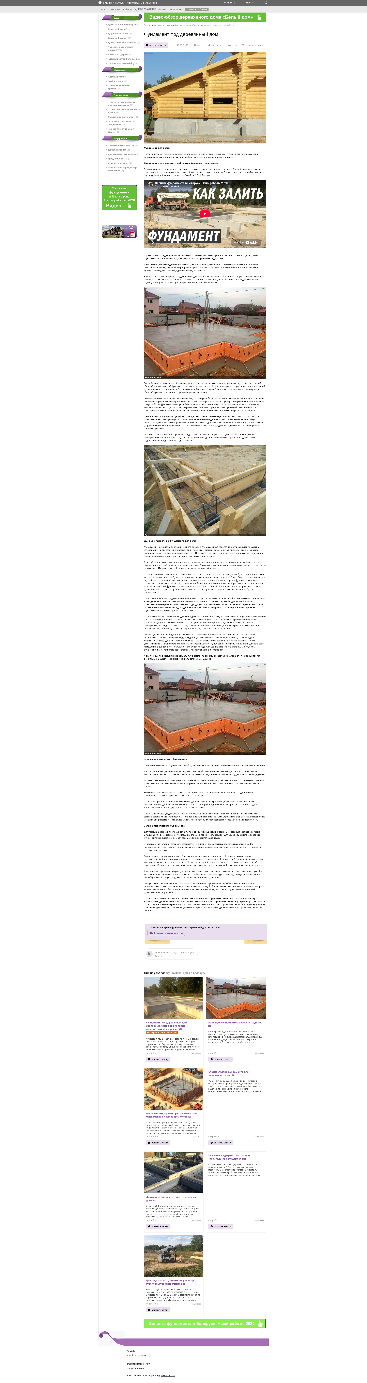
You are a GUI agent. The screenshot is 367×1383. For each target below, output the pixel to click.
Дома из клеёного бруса (123, 24)
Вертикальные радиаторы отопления (123, 169)
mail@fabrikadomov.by (138, 1363)
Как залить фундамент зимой (121, 130)
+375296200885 (146, 9)
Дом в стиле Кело (119, 163)
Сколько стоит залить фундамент (121, 123)
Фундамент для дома (122, 116)
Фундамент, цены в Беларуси (188, 25)
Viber (169, 9)
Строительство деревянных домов (124, 111)
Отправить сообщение (196, 9)
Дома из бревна (119, 37)
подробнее (152, 1053)
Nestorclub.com (168, 1375)
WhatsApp (162, 9)
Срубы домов (117, 81)
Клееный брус (117, 76)
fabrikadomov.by (135, 1368)
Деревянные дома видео (123, 154)
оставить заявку (157, 45)
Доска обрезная (118, 149)
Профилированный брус (123, 63)
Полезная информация (124, 145)
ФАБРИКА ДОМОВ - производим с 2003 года (130, 2)
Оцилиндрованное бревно (118, 87)
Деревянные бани (119, 33)
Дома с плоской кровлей (123, 42)
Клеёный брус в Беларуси (124, 58)
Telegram (177, 9)
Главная (148, 25)
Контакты (250, 2)
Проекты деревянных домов (120, 48)
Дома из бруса (118, 29)
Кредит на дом (118, 158)
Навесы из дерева (119, 54)
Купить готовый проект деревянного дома (121, 103)
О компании (229, 2)
